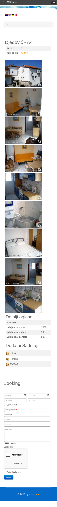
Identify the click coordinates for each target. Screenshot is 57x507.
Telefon (8, 424)
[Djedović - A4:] (23, 73)
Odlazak (32, 395)
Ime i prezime (11, 409)
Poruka (8, 429)
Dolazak (9, 395)
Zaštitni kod (9, 446)
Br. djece (32, 400)
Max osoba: (12, 322)
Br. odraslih (10, 400)
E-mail (8, 419)
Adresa (8, 414)
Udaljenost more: (15, 327)
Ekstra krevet (12, 404)
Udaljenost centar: (16, 337)
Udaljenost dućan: (16, 332)
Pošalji (9, 477)
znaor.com (34, 494)
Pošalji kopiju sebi (14, 472)
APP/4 (24, 53)
